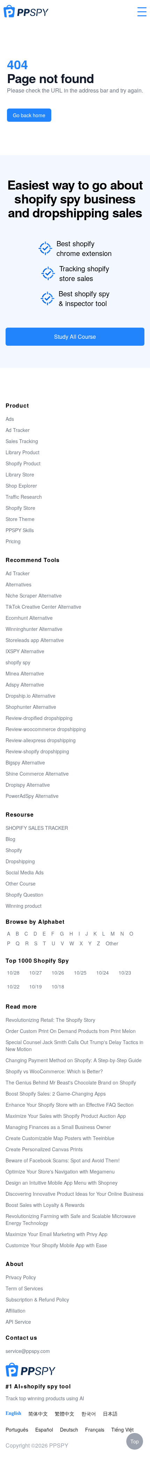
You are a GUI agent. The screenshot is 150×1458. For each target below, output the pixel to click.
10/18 (58, 986)
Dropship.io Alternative (30, 695)
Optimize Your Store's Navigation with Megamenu (60, 1171)
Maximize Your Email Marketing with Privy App (56, 1234)
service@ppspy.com (28, 1350)
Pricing (13, 541)
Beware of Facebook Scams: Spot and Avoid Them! (63, 1160)
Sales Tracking (22, 441)
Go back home (29, 115)
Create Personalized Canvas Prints (44, 1149)
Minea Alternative (25, 673)
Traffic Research (24, 496)
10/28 (13, 972)
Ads (10, 418)
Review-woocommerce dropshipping (46, 729)
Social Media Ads (25, 872)
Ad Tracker (18, 429)
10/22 (13, 986)
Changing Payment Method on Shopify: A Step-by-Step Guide (74, 1060)
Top (134, 1441)
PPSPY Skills (20, 530)
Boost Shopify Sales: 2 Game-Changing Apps (56, 1093)
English (13, 1413)
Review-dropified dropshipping (39, 717)
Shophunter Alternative (31, 706)
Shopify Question (24, 894)
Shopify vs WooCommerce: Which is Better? (54, 1071)
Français (94, 1429)
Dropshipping (20, 861)
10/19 (35, 986)
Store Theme (20, 518)
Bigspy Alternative (25, 762)
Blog (10, 838)
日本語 (110, 1413)
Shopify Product (23, 463)
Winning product (24, 905)
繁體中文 (64, 1413)
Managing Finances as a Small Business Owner (58, 1126)
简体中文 (38, 1413)
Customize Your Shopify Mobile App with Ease (56, 1245)
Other (112, 943)
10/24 (102, 972)
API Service (18, 1321)
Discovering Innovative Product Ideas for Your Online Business (74, 1193)
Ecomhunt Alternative (29, 617)
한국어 (88, 1413)
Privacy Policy (21, 1277)
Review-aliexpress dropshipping (41, 740)
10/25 (80, 972)
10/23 (125, 972)
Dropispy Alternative (28, 784)
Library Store (20, 474)
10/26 (58, 972)
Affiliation (15, 1310)
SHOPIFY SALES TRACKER (37, 827)
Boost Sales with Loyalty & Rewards (45, 1204)
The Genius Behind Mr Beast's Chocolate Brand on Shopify (71, 1082)
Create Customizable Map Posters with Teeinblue (60, 1138)
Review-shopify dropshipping (37, 751)
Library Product (22, 452)
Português (17, 1429)
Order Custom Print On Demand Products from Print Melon (71, 1030)
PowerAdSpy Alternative (32, 795)
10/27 (35, 972)
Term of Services (24, 1288)
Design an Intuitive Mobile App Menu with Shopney (62, 1182)
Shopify (14, 850)
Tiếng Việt (122, 1429)
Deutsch (69, 1429)
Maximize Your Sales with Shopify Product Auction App (66, 1115)
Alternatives (18, 584)
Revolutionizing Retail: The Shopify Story (50, 1019)
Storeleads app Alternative (35, 639)
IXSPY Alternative (25, 651)
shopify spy (18, 662)
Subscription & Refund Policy (37, 1299)
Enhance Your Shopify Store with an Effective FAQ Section (70, 1104)
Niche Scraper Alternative (34, 595)
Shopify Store (20, 507)
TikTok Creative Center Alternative (43, 606)
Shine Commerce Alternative (37, 773)
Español (44, 1429)
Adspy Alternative (25, 684)
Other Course (21, 883)
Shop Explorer (21, 485)
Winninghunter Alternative (34, 628)
